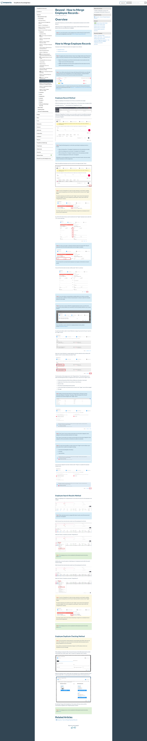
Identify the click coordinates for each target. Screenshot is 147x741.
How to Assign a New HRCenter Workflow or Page (46, 69)
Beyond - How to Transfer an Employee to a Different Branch (46, 84)
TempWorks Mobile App (42, 142)
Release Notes (44, 155)
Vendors (41, 102)
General (38, 127)
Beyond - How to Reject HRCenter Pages (44, 90)
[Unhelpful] (75, 728)
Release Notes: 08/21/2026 (101, 23)
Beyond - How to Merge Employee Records (44, 81)
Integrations (39, 133)
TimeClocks (39, 145)
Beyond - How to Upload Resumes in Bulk (44, 42)
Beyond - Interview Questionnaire (44, 78)
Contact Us (123, 2)
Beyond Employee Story (44, 50)
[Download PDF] (78, 13)
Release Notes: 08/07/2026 (99, 24)
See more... (96, 30)
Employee (42, 31)
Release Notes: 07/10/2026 (99, 27)
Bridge (38, 114)
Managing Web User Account (45, 60)
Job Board (39, 136)
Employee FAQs (43, 33)
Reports (38, 139)
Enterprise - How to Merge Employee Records (67, 720)
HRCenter (39, 130)
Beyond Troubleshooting (43, 111)
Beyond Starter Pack (42, 16)
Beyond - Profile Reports (43, 25)
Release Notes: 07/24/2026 (99, 26)
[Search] (145, 2)
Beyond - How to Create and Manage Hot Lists (44, 27)
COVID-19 (39, 11)
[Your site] (6, 1)
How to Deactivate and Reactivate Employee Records (45, 55)
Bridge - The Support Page (99, 35)
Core (38, 120)
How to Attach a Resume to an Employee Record (46, 48)
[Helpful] (72, 728)
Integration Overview (98, 42)
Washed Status (42, 63)
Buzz (38, 117)
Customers (41, 92)
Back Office (40, 107)
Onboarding (42, 61)
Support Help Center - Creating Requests (102, 36)
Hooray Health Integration (99, 29)
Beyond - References (44, 52)
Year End (39, 152)
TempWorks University (42, 8)
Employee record (61, 49)
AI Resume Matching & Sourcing (43, 104)
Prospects (41, 100)
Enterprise (39, 123)
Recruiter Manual (41, 20)
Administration (41, 109)
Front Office (41, 18)
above (60, 556)
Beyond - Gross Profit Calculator (44, 30)
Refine (129, 2)
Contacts (41, 98)
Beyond (39, 14)
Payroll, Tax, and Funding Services (44, 158)
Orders (40, 94)
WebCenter (39, 149)
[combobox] (138, 2)
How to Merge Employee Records (78, 34)
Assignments (41, 96)
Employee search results (62, 51)
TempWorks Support (63, 326)
